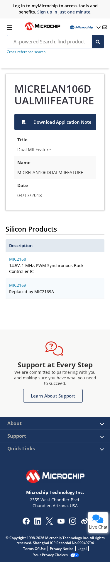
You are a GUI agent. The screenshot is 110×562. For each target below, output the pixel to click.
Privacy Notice (61, 548)
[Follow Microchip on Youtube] (61, 522)
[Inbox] (104, 27)
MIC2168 (17, 259)
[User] (84, 27)
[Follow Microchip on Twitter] (49, 523)
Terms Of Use (34, 548)
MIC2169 (17, 285)
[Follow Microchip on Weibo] (84, 522)
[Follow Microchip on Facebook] (26, 523)
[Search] (98, 41)
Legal (82, 548)
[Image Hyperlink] (42, 30)
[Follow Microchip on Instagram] (72, 523)
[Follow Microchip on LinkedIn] (37, 523)
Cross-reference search (26, 51)
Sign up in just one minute (63, 12)
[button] (55, 122)
